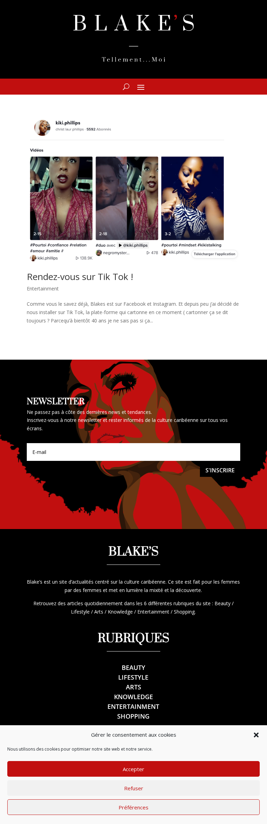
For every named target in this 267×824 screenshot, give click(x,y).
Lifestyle (133, 677)
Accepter (133, 769)
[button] (256, 734)
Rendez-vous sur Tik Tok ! (80, 276)
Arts (133, 687)
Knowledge (133, 697)
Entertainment (43, 288)
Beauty (133, 667)
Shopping (133, 716)
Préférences (133, 807)
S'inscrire (220, 470)
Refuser (133, 788)
